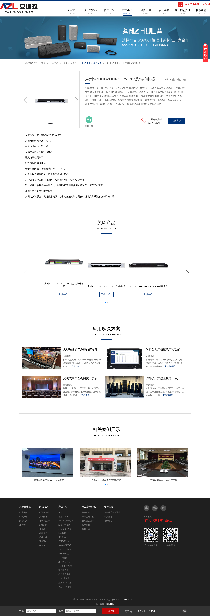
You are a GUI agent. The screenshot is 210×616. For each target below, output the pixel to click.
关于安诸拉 (25, 506)
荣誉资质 (23, 521)
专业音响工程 (88, 517)
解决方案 (43, 506)
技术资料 (86, 525)
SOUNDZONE (70, 63)
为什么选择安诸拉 (112, 512)
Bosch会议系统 (64, 545)
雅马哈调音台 (64, 562)
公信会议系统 (64, 574)
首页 (43, 63)
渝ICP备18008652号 (128, 599)
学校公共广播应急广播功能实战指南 (165, 349)
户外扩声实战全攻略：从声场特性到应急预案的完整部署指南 (165, 378)
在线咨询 (176, 120)
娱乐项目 (43, 545)
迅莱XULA (63, 517)
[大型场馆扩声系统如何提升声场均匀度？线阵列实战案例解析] (41, 358)
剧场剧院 (43, 525)
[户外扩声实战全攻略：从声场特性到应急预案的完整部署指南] (124, 387)
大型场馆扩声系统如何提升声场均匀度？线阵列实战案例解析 (82, 349)
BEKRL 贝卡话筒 (65, 521)
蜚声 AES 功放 (64, 583)
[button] (105, 302)
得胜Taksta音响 (65, 587)
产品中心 (54, 63)
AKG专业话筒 (64, 554)
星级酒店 (43, 533)
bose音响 (62, 533)
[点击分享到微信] (184, 612)
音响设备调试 (88, 521)
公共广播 (43, 537)
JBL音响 (62, 537)
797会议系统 (63, 578)
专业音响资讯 (89, 506)
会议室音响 (44, 512)
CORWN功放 (64, 541)
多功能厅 (43, 517)
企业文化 (23, 517)
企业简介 (23, 512)
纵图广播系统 (64, 525)
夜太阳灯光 (63, 570)
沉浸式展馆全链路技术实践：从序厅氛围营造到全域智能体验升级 (82, 378)
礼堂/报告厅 (44, 521)
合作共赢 (108, 506)
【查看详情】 (75, 366)
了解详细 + (63, 294)
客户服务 (108, 517)
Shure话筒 (62, 558)
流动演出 (43, 541)
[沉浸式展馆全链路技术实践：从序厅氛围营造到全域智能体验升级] (41, 387)
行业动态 (86, 512)
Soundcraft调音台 (65, 549)
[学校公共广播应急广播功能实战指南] (124, 358)
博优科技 (110, 604)
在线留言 (108, 521)
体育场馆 (43, 529)
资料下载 (86, 529)
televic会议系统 (65, 566)
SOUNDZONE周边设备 (91, 63)
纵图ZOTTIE (64, 512)
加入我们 (23, 525)
